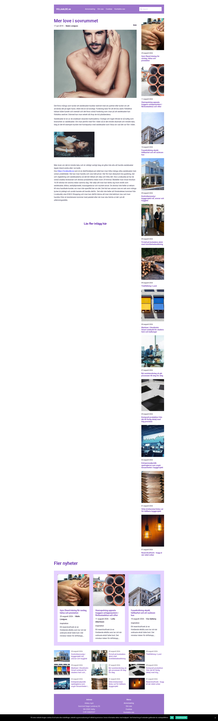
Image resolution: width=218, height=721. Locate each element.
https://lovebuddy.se (66, 171)
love (135, 25)
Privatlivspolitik (181, 717)
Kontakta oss (119, 9)
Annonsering (90, 9)
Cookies (109, 9)
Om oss (100, 9)
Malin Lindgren (72, 26)
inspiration (64, 623)
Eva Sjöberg (151, 619)
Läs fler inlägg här (95, 223)
